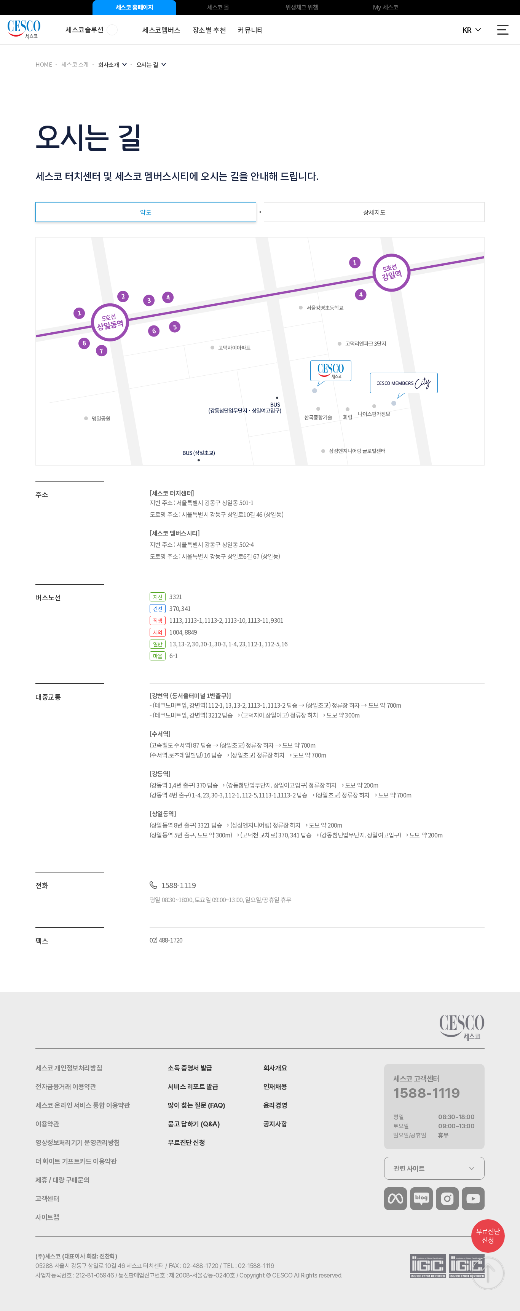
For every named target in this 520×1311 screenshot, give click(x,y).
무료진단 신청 (186, 1143)
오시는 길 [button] (147, 65)
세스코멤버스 (161, 30)
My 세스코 (386, 7)
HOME (43, 64)
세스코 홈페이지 (134, 7)
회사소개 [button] (108, 65)
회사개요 (275, 1068)
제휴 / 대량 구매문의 (62, 1180)
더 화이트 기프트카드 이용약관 (76, 1161)
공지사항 (275, 1124)
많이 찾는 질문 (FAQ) (196, 1105)
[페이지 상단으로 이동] (488, 1273)
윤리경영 (275, 1105)
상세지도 (374, 212)
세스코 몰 (218, 7)
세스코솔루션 (84, 29)
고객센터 (47, 1199)
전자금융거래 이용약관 (65, 1087)
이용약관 (47, 1124)
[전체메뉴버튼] (502, 29)
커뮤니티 (250, 30)
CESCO (24, 29)
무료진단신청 (488, 1236)
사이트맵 (47, 1217)
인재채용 (275, 1087)
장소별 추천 (209, 30)
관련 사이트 (409, 1168)
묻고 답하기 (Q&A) (194, 1124)
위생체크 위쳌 (302, 7)
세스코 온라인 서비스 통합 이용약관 (82, 1105)
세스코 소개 (75, 64)
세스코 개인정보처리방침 (68, 1068)
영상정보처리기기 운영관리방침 (77, 1143)
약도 (145, 212)
